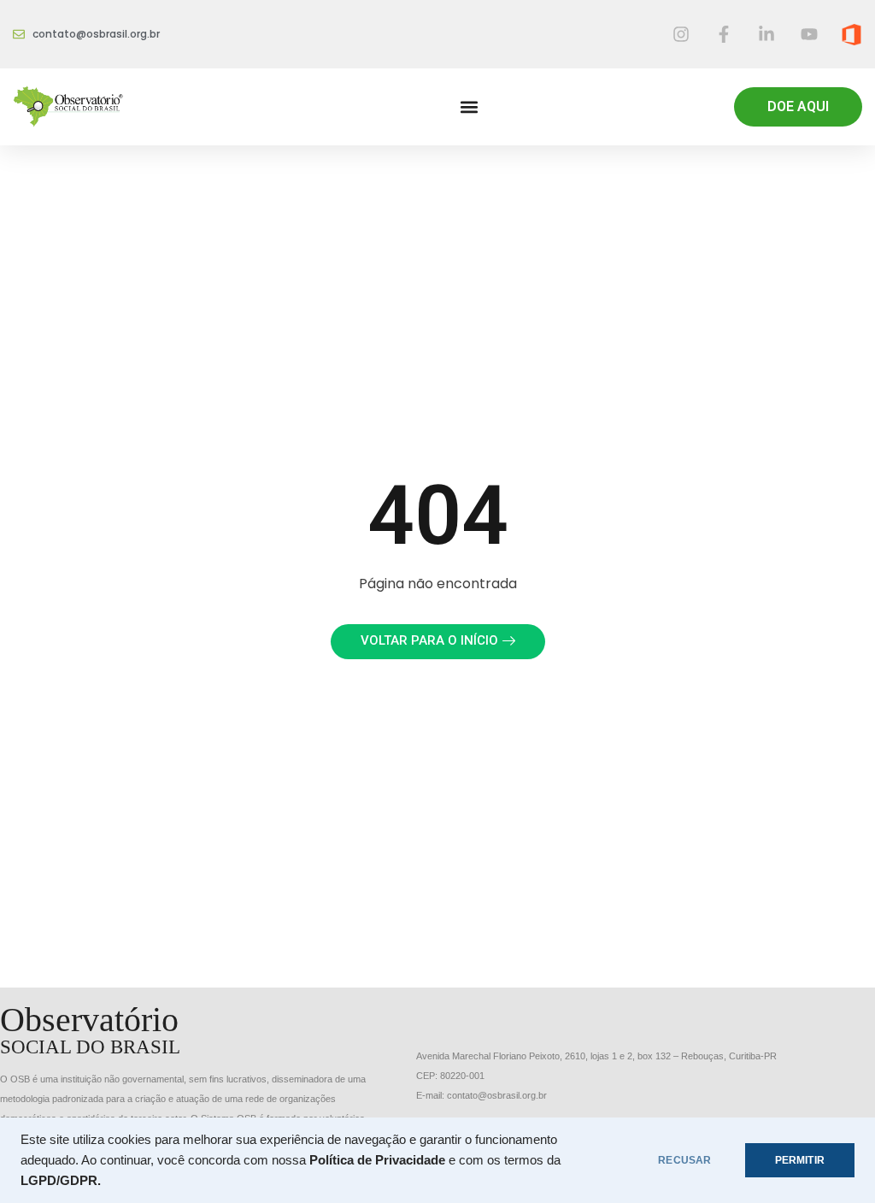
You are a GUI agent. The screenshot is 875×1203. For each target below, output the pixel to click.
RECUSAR (684, 1160)
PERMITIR (800, 1160)
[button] (469, 107)
